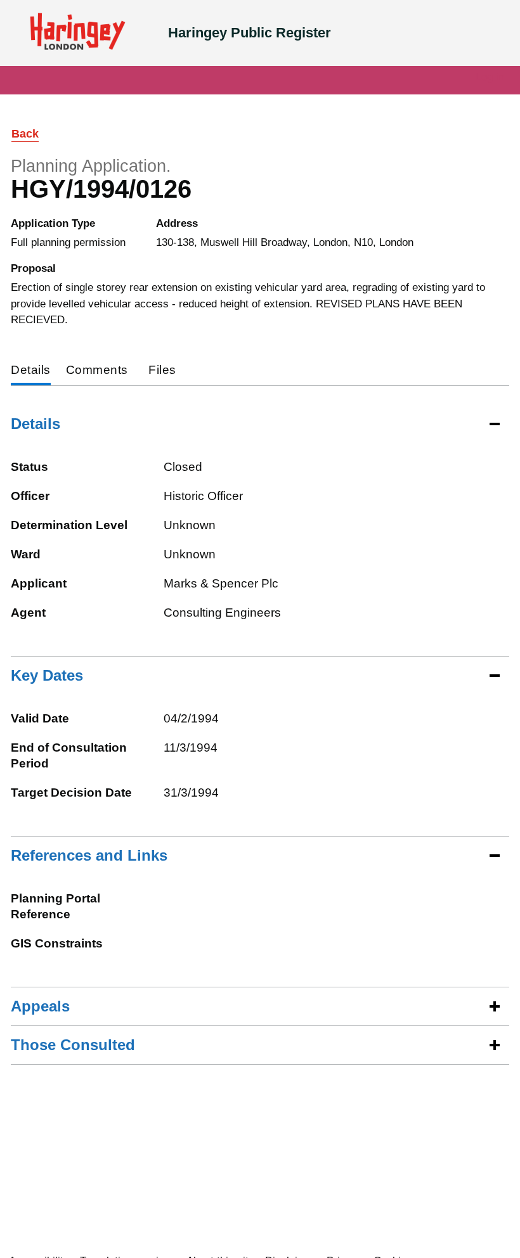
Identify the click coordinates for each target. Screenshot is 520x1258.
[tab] (31, 371)
